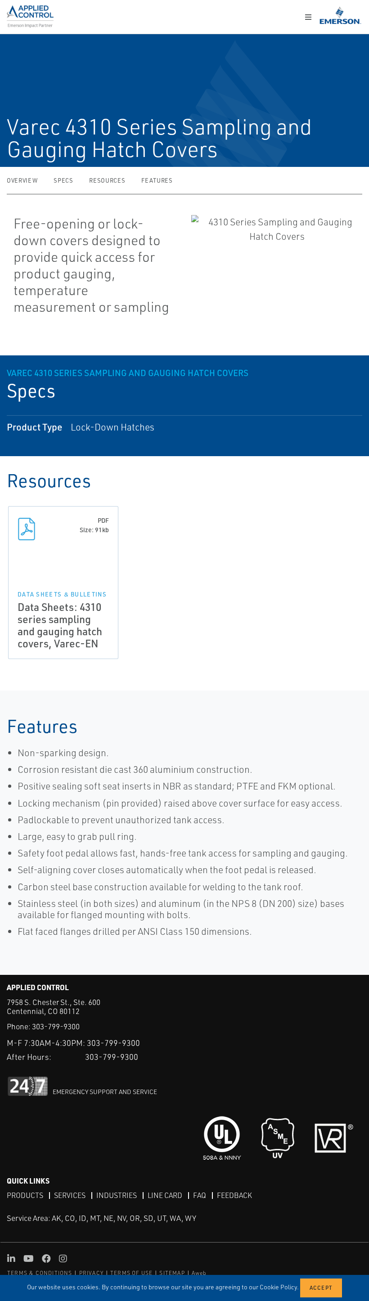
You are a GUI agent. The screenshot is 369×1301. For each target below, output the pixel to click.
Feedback (234, 1195)
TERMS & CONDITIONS (39, 1273)
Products (25, 1195)
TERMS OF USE (131, 1273)
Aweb (199, 1273)
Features (156, 180)
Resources (107, 180)
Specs (63, 180)
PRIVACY (91, 1273)
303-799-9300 (56, 1026)
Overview (22, 180)
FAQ (199, 1195)
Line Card (165, 1195)
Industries (116, 1195)
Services (70, 1195)
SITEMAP (171, 1273)
